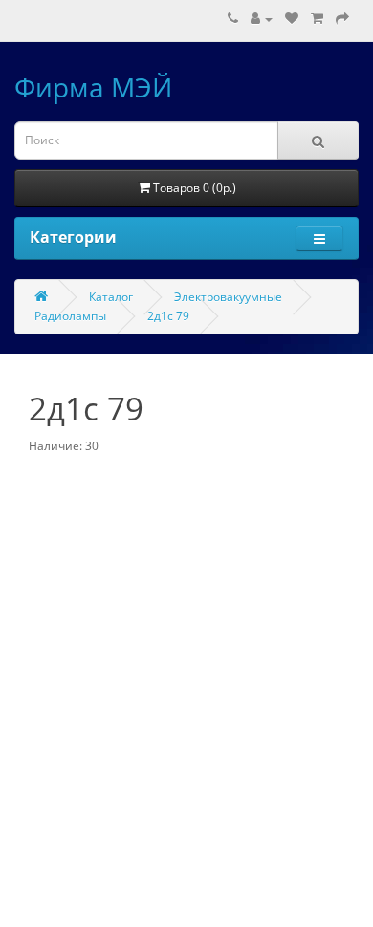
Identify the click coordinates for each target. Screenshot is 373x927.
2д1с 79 (168, 316)
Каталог (111, 297)
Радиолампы (70, 316)
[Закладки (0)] (291, 19)
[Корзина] (317, 19)
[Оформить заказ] (342, 19)
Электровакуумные (228, 297)
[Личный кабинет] (262, 19)
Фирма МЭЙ (93, 87)
